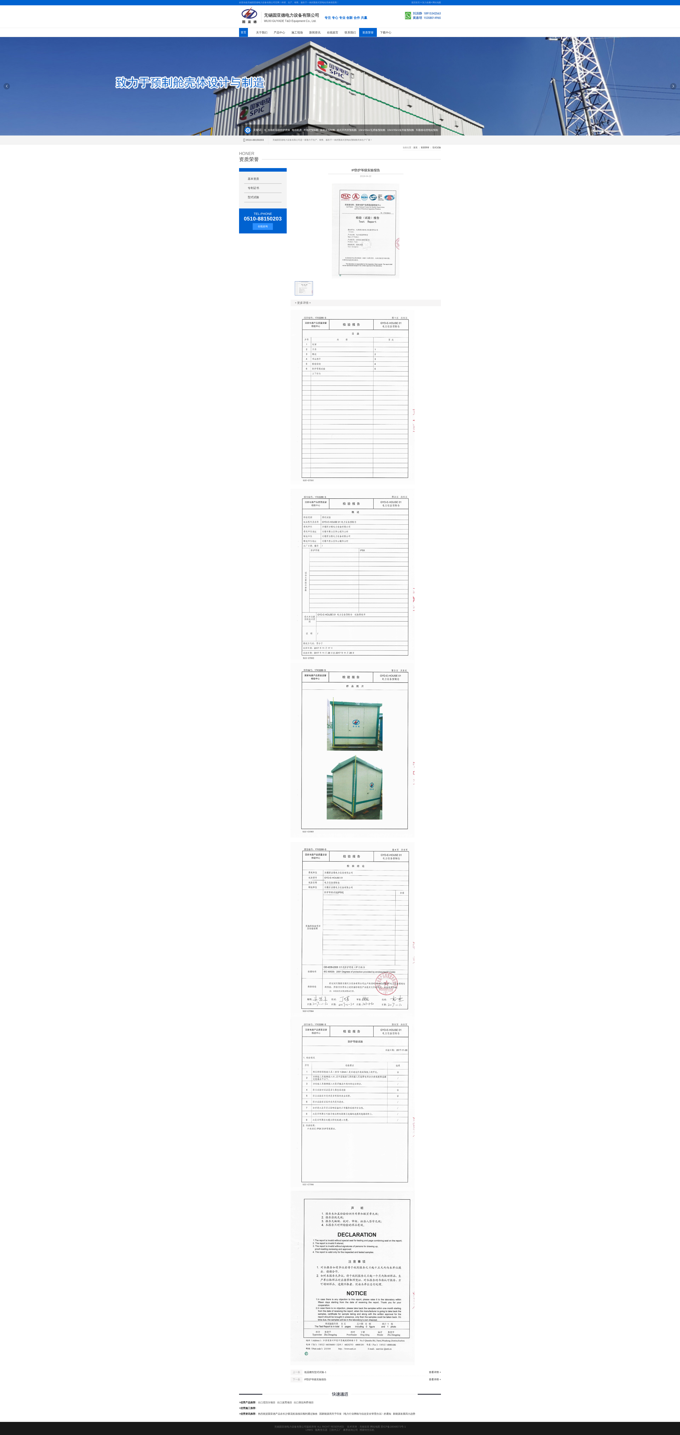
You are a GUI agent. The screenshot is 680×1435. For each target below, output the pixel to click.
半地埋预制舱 (287, 130)
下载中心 (385, 32)
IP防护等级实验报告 (315, 1379)
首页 (243, 32)
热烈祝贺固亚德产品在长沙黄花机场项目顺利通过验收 (288, 1413)
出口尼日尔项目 (266, 1402)
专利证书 (253, 188)
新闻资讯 (315, 32)
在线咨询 (263, 226)
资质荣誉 (368, 32)
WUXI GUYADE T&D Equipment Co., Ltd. (290, 20)
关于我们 (261, 32)
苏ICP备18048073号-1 (393, 1426)
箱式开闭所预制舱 (323, 130)
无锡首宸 (364, 1426)
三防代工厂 (335, 1429)
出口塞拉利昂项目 (304, 1402)
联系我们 (350, 32)
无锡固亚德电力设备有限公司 (291, 15)
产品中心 (279, 32)
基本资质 (253, 178)
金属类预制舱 (426, 130)
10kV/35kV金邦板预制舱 (377, 130)
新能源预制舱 (304, 130)
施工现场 (297, 32)
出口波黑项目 (284, 1402)
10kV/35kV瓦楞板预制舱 (348, 130)
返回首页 (415, 2)
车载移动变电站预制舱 (405, 130)
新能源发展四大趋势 (404, 1413)
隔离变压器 (321, 1429)
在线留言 (332, 32)
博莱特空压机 (366, 1429)
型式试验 (436, 147)
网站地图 (436, 2)
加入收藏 (426, 2)
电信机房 (274, 130)
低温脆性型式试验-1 (315, 1372)
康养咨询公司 (350, 1429)
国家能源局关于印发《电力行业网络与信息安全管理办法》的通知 (355, 1413)
